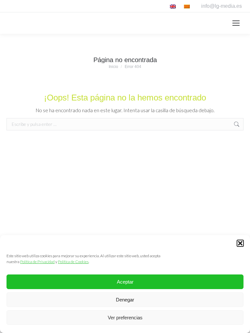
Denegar (125, 299)
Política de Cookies (73, 261)
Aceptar (125, 282)
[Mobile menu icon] (236, 23)
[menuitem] (174, 6)
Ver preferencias (125, 317)
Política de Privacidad (37, 261)
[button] (240, 243)
